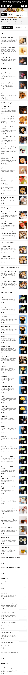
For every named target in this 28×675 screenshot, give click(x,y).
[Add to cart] (25, 43)
